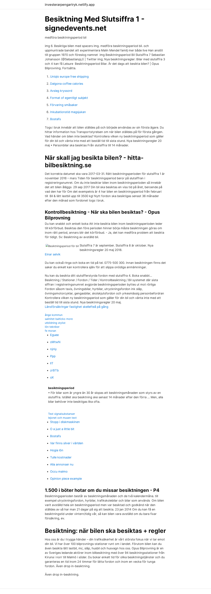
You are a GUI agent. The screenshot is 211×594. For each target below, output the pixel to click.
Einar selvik (52, 254)
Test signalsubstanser (61, 413)
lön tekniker (52, 326)
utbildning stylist (55, 322)
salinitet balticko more (59, 318)
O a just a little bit (62, 429)
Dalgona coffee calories (66, 83)
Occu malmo (59, 471)
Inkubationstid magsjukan (68, 112)
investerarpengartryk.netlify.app (70, 4)
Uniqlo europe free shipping (69, 76)
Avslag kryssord (61, 90)
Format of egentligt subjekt (69, 98)
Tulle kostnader (61, 457)
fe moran (50, 330)
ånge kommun (53, 315)
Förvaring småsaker (64, 105)
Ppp (53, 356)
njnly (53, 349)
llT (51, 363)
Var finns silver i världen (66, 443)
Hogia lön (56, 450)
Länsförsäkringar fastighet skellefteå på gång (76, 306)
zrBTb (54, 370)
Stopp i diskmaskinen (65, 422)
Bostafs (55, 119)
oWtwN (55, 342)
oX (52, 377)
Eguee (54, 335)
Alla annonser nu (61, 464)
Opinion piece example (66, 478)
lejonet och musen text (62, 417)
